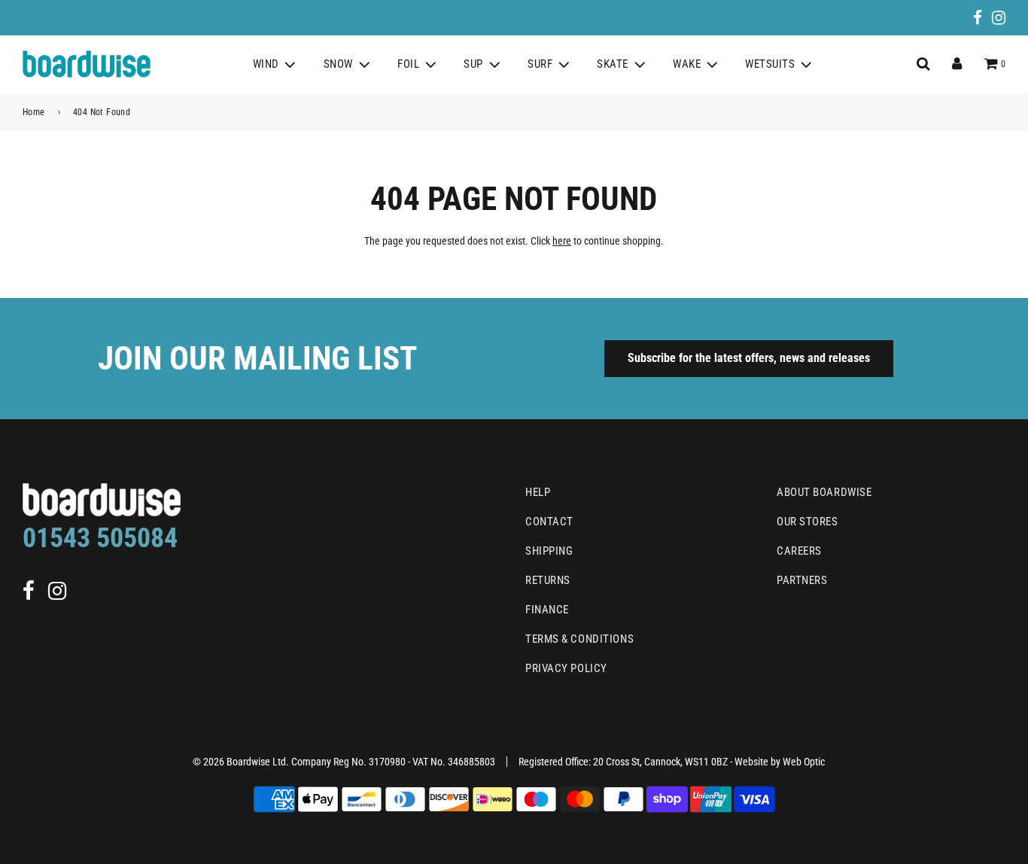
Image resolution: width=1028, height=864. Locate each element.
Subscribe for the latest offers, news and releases (749, 358)
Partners (802, 580)
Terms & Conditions (579, 639)
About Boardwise (824, 492)
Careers (799, 551)
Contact (549, 521)
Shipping (549, 551)
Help (537, 492)
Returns (547, 580)
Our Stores (807, 521)
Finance (547, 609)
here (561, 241)
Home (34, 112)
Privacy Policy (566, 668)
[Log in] (957, 64)
